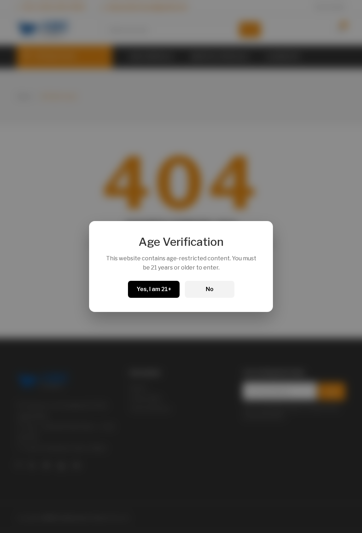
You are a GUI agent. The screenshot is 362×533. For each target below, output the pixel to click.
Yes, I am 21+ (153, 289)
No (210, 289)
